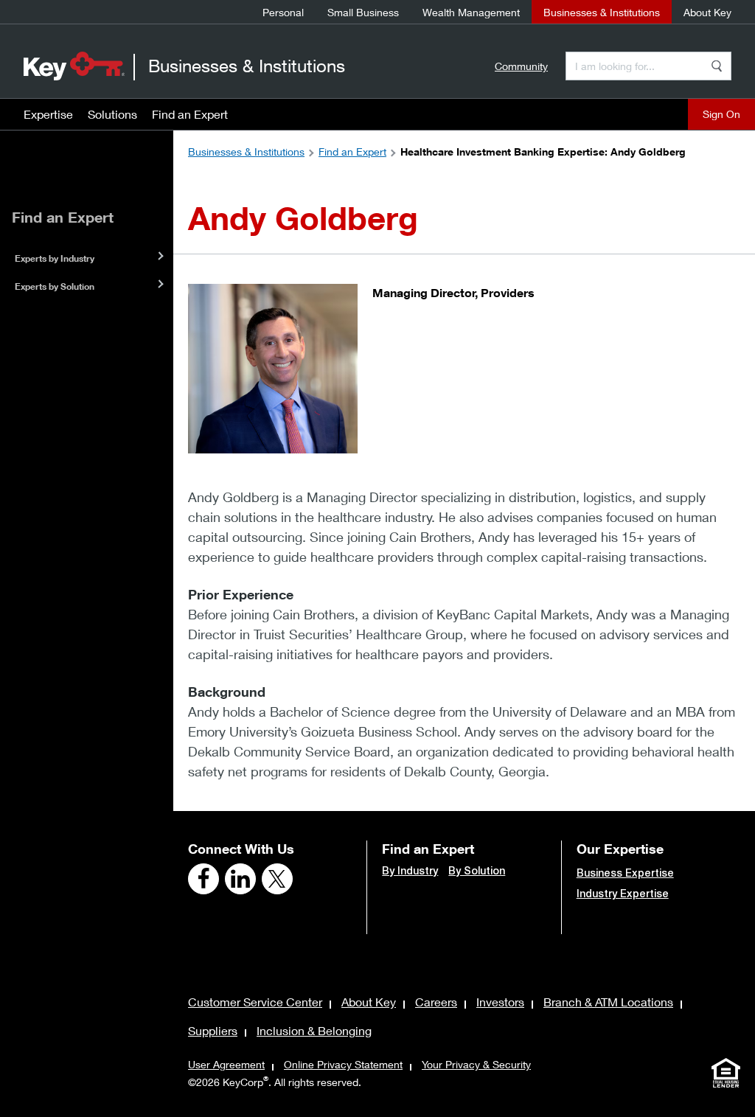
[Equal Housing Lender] (725, 1073)
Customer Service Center (255, 1002)
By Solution (476, 871)
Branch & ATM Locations (608, 1002)
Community (521, 66)
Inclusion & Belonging (314, 1030)
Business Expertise (625, 873)
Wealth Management (471, 12)
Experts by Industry (54, 258)
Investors (500, 1002)
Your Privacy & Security (476, 1064)
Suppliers (212, 1030)
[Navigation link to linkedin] (240, 879)
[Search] (716, 66)
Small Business (363, 12)
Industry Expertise (623, 893)
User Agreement (226, 1064)
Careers (436, 1002)
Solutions (112, 114)
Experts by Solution (54, 286)
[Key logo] (74, 65)
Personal (283, 12)
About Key (707, 12)
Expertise (48, 114)
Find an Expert (190, 114)
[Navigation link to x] (277, 879)
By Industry (410, 871)
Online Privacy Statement (343, 1064)
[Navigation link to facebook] (203, 879)
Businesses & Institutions (601, 12)
